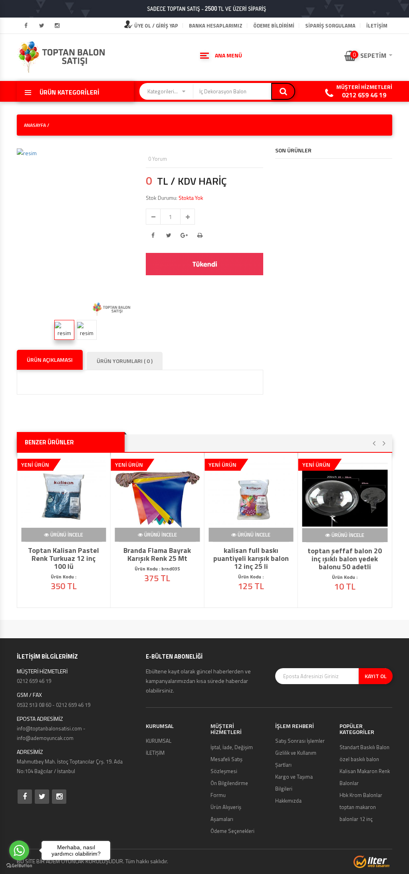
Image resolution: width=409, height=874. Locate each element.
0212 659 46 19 (364, 95)
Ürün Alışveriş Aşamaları (225, 813)
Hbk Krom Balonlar (361, 795)
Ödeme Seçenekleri (232, 831)
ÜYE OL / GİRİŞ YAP (155, 26)
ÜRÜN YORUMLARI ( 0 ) (125, 361)
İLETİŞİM (376, 26)
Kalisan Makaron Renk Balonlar (365, 777)
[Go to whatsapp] (19, 850)
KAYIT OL (376, 676)
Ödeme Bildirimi (273, 26)
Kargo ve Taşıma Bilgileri (294, 783)
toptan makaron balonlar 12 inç (358, 813)
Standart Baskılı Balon (364, 747)
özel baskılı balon (359, 759)
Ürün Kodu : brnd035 (157, 568)
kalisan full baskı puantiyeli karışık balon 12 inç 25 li (251, 558)
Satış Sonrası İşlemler (300, 741)
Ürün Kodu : (251, 576)
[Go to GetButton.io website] (19, 865)
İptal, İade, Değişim (231, 747)
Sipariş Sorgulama (330, 26)
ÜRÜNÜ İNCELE (66, 535)
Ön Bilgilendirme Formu (229, 789)
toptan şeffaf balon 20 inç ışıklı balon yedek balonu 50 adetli (345, 558)
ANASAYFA (35, 125)
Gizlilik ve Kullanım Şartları (295, 759)
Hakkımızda (288, 801)
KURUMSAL (158, 741)
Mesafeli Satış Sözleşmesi (226, 765)
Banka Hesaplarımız (215, 26)
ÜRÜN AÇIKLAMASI (50, 359)
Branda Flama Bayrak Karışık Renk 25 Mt (157, 554)
